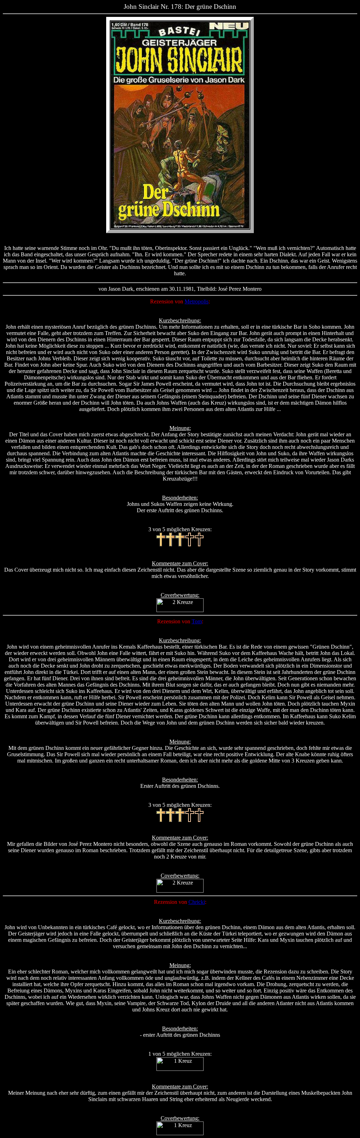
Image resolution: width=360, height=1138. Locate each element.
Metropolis (196, 301)
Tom (197, 621)
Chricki (196, 902)
